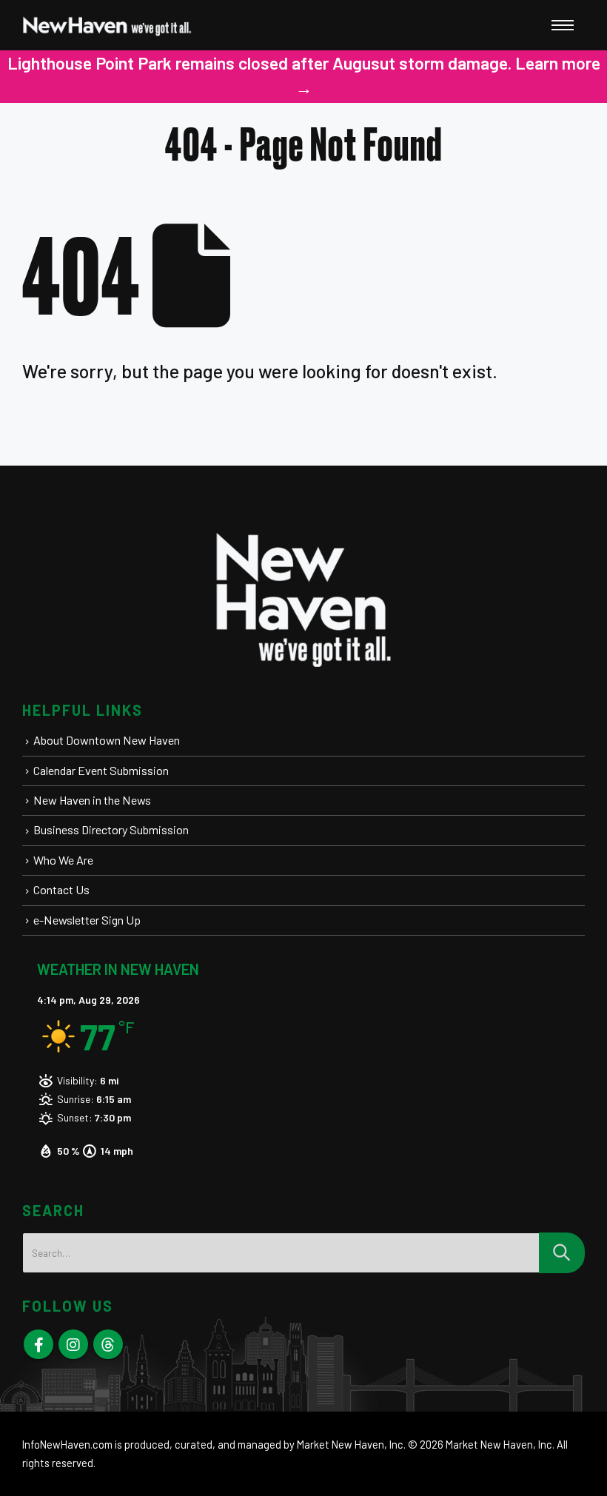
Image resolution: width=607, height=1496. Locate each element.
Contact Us (61, 889)
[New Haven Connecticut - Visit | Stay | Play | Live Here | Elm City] (107, 25)
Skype (108, 1344)
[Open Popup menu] (562, 25)
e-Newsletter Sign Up (87, 920)
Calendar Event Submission (101, 770)
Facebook (38, 1344)
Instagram (73, 1344)
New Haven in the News (92, 800)
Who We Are (63, 860)
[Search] (562, 1252)
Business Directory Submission (111, 829)
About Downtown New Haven (106, 740)
